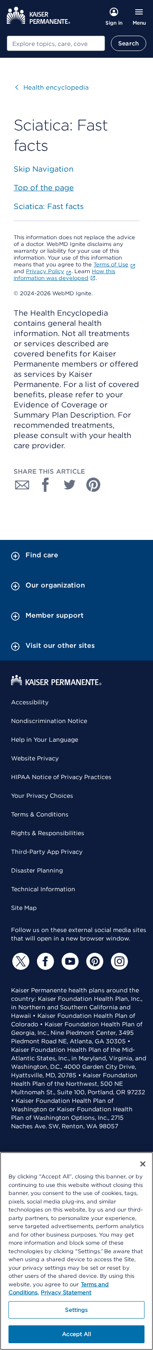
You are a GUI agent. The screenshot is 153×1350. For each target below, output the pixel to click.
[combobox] (56, 43)
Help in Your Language (44, 739)
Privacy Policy (45, 271)
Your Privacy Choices (42, 795)
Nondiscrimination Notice (49, 720)
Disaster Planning (37, 870)
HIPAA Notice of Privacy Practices (61, 777)
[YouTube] (68, 961)
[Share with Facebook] (45, 484)
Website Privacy (35, 758)
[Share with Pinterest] (93, 484)
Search (128, 43)
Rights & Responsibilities (47, 833)
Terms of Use (111, 264)
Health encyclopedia (52, 87)
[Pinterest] (93, 961)
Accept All (76, 1334)
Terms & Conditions (39, 814)
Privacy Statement (66, 1292)
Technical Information (43, 889)
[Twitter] (19, 961)
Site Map (24, 907)
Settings (76, 1310)
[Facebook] (44, 961)
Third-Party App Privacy (46, 851)
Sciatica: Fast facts (49, 206)
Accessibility (29, 702)
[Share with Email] (22, 484)
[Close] (142, 1164)
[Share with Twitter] (69, 484)
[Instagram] (118, 961)
